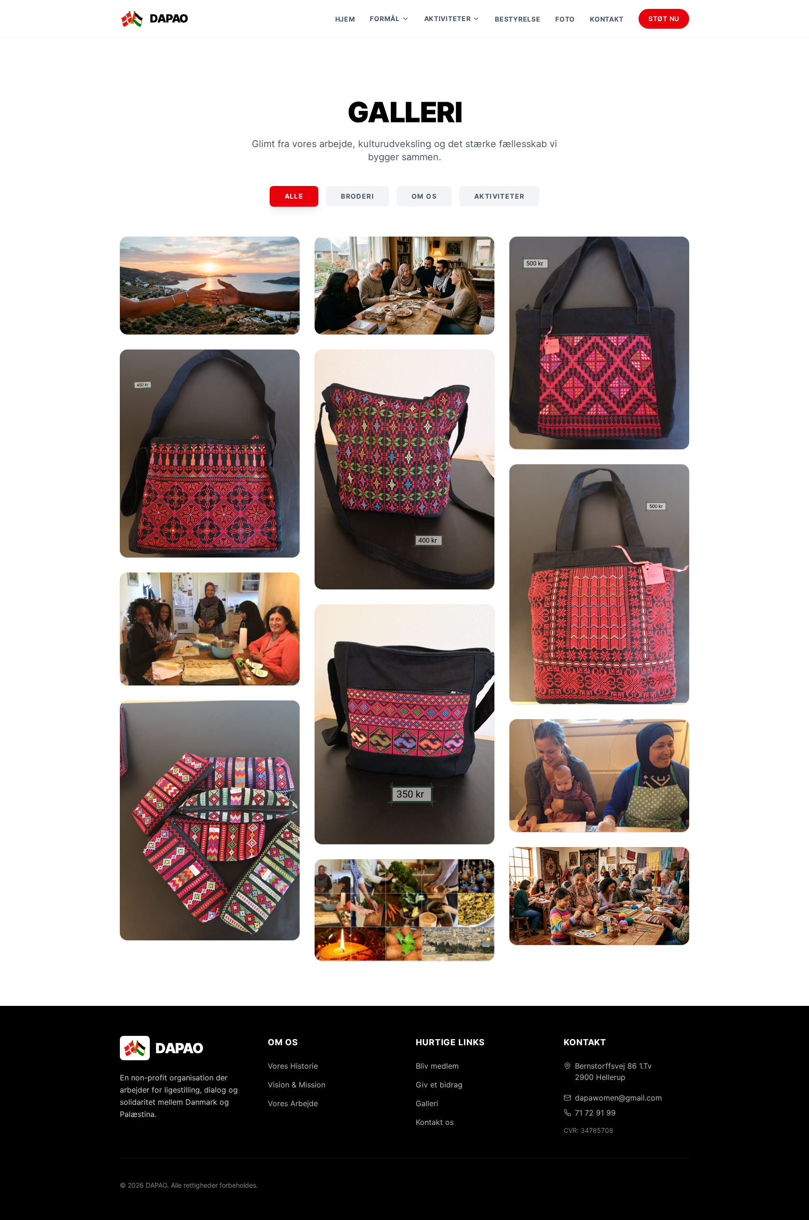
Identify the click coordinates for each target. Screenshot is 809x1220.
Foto (565, 19)
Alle (294, 196)
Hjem (345, 19)
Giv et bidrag (439, 1084)
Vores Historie (293, 1066)
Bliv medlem (437, 1066)
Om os (424, 196)
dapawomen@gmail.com (618, 1097)
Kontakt (607, 19)
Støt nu (663, 18)
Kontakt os (435, 1122)
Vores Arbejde (293, 1103)
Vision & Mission (296, 1084)
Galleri (427, 1103)
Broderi (357, 196)
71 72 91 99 (595, 1112)
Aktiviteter (499, 196)
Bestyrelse (517, 19)
